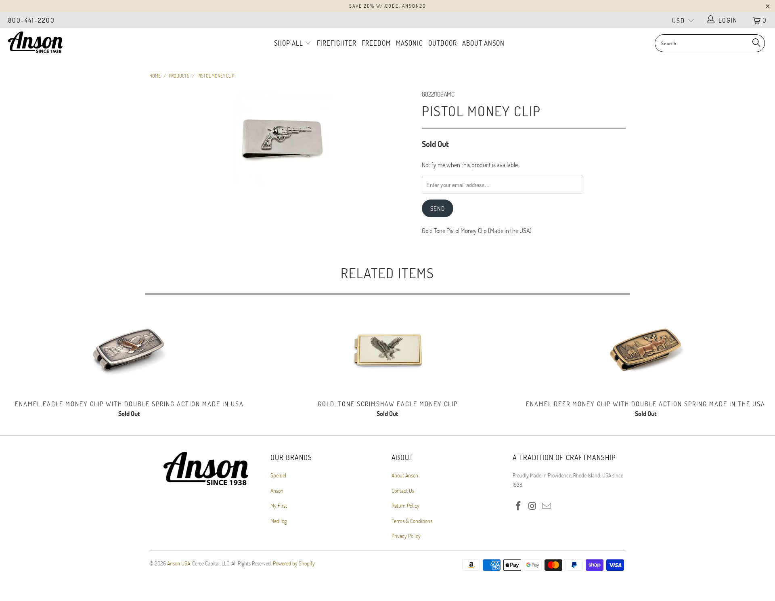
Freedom (376, 43)
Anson (276, 490)
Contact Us (403, 490)
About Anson (483, 43)
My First (278, 505)
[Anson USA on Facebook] (519, 506)
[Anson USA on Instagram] (533, 506)
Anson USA (178, 563)
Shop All (289, 43)
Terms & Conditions (412, 521)
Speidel (278, 475)
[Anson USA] (66, 42)
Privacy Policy (406, 536)
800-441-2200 (31, 20)
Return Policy (405, 505)
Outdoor (442, 43)
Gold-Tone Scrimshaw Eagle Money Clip (387, 351)
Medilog (278, 521)
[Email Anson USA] (546, 506)
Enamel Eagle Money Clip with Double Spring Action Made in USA (129, 351)
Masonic (409, 43)
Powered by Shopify (294, 563)
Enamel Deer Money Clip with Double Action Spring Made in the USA (646, 351)
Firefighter (336, 43)
